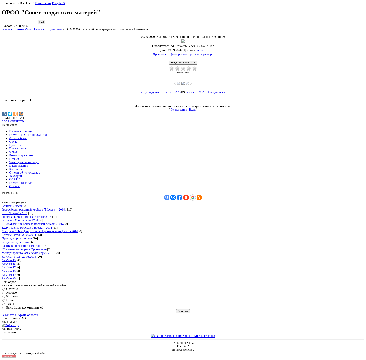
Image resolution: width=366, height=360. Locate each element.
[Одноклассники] (15, 114)
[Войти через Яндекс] (186, 197)
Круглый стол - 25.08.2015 (19, 256)
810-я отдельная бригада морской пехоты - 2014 (33, 224)
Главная (7, 29)
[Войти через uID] (166, 197)
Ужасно (11, 303)
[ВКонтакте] (4, 114)
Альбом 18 (9, 271)
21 (171, 92)
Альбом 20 (9, 278)
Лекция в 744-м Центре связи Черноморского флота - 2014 (40, 231)
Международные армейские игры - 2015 (28, 253)
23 (179, 92)
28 (199, 92)
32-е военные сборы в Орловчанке (24, 249)
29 (203, 92)
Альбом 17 (9, 267)
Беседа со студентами (48, 29)
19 (163, 92)
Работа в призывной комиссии (22, 245)
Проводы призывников (17, 238)
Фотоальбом (23, 29)
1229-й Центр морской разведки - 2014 (27, 227)
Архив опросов (28, 315)
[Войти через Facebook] (179, 197)
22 (175, 92)
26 (192, 92)
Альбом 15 (9, 260)
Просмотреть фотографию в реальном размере (183, 54)
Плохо (10, 300)
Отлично (12, 289)
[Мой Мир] (21, 114)
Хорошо (11, 292)
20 (167, 92)
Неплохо (12, 296)
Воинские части (12, 205)
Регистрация (43, 3)
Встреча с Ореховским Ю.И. (20, 220)
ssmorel (201, 50)
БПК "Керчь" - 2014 (14, 213)
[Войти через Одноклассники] (199, 197)
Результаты (9, 315)
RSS (62, 3)
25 (188, 92)
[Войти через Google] (193, 197)
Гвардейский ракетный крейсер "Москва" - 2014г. (34, 209)
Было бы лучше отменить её (24, 307)
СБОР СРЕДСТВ (13, 121)
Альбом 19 (9, 274)
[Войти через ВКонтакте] (173, 197)
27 (196, 92)
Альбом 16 (9, 263)
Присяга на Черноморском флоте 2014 (26, 216)
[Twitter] (10, 114)
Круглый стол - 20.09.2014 (19, 234)
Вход (55, 3)
